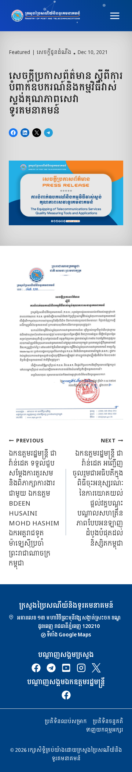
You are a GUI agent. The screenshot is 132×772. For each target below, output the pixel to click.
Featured (19, 52)
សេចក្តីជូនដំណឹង (54, 52)
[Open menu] (114, 15)
